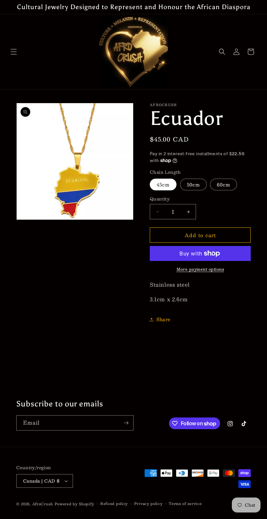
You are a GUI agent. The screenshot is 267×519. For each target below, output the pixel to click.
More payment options (200, 269)
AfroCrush (42, 504)
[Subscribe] (126, 422)
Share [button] (163, 319)
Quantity (160, 199)
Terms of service (185, 504)
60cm (223, 184)
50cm (193, 184)
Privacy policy (148, 504)
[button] (14, 52)
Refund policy (114, 504)
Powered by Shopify (74, 504)
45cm (163, 184)
